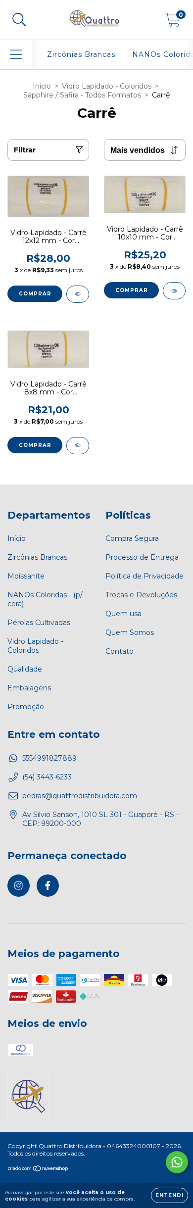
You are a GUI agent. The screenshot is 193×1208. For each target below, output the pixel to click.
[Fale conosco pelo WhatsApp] (177, 1162)
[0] (172, 22)
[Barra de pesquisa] (19, 20)
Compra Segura (132, 538)
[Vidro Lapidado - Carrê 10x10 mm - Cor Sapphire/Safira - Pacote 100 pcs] (174, 290)
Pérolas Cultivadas (38, 622)
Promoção (25, 706)
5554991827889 (49, 758)
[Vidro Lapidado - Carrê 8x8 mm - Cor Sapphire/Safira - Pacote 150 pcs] (77, 445)
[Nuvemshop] (38, 1169)
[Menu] (16, 54)
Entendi (169, 1195)
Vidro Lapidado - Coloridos (106, 86)
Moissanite (26, 576)
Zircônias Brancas (81, 54)
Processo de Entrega (142, 557)
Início (42, 86)
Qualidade (24, 669)
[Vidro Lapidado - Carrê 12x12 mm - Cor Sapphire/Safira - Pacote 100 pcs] (77, 294)
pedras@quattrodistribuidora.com (79, 795)
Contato (119, 651)
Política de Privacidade (144, 576)
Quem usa (123, 613)
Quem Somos (129, 632)
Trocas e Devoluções (141, 594)
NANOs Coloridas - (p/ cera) (45, 599)
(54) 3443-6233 (47, 777)
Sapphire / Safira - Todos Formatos (82, 95)
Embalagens (29, 687)
